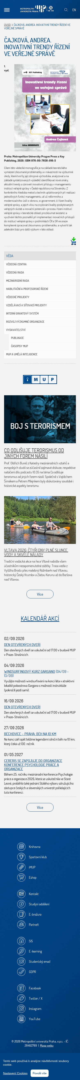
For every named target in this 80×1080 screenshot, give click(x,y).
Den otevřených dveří (22, 644)
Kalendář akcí (40, 618)
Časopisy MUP (19, 346)
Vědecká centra (16, 264)
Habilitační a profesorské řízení (27, 289)
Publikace (17, 338)
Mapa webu (47, 1045)
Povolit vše (40, 1073)
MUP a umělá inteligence (21, 354)
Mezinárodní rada (17, 281)
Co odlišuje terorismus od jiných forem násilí (34, 453)
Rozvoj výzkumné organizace (25, 322)
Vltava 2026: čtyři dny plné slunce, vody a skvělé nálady (36, 552)
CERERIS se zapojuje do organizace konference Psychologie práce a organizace (33, 764)
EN (74, 10)
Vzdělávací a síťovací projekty (26, 305)
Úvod (7, 25)
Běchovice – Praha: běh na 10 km (30, 733)
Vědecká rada (15, 272)
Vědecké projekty (17, 297)
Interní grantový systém (22, 313)
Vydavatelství (15, 330)
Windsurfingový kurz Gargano (29, 671)
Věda (9, 256)
